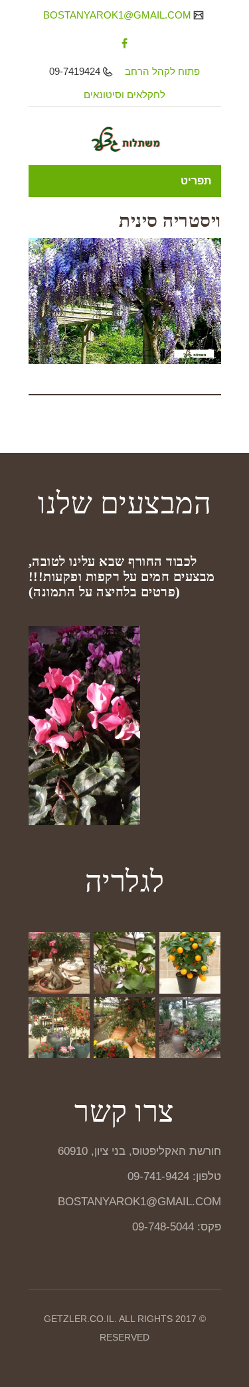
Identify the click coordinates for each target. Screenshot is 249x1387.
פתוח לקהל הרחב (162, 71)
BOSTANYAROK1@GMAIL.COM (118, 15)
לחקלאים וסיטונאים (124, 94)
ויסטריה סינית (170, 220)
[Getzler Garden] (125, 139)
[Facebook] (124, 43)
